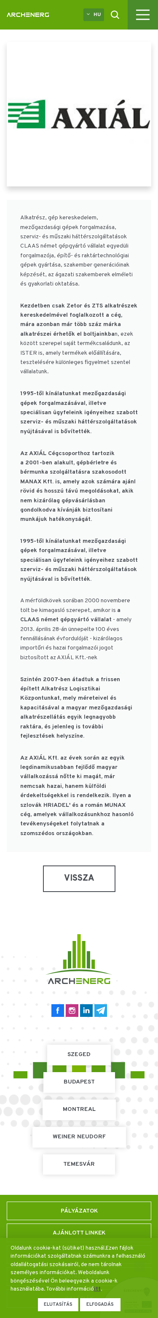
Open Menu (143, 15)
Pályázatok (79, 1211)
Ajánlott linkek (79, 1233)
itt (97, 1289)
